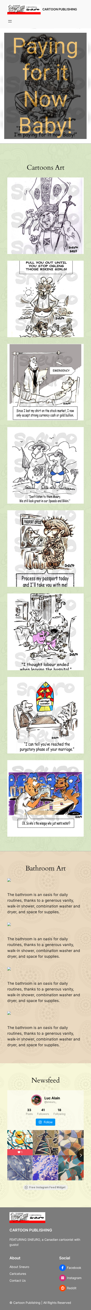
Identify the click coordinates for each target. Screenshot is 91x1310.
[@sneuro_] (36, 1100)
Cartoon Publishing (59, 9)
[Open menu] (10, 21)
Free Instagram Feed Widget (47, 1187)
